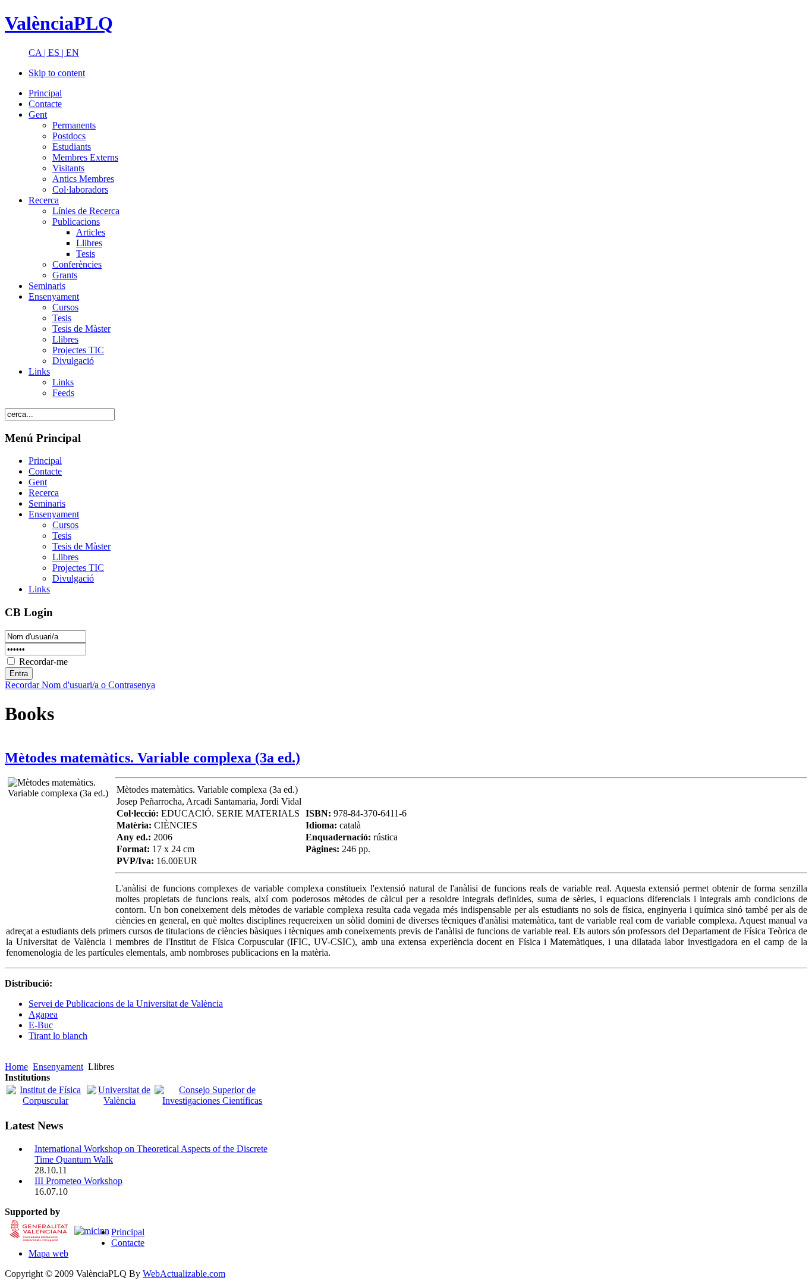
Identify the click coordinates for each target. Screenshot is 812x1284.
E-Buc (41, 1025)
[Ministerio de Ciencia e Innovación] (91, 1230)
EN (72, 53)
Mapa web (48, 1253)
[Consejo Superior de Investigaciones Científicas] (212, 1100)
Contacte (127, 1243)
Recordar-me (43, 662)
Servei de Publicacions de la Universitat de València (126, 1004)
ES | (57, 53)
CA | (38, 53)
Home (16, 1067)
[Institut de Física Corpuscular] (45, 1100)
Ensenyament (58, 1067)
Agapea (43, 1014)
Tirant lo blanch (58, 1036)
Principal (127, 1232)
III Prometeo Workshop (78, 1181)
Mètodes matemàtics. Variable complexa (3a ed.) (152, 757)
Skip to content (57, 73)
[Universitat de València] (119, 1100)
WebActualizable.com (184, 1274)
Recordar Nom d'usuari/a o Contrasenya (80, 685)
